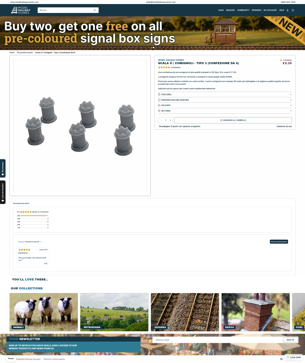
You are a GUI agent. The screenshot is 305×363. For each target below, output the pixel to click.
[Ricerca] (94, 10)
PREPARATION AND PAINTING (175, 100)
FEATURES (166, 94)
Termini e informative (54, 359)
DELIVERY (166, 105)
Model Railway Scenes (29, 359)
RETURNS (165, 111)
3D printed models (25, 52)
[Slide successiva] (292, 312)
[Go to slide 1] (151, 47)
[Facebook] (281, 359)
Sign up (290, 340)
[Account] (287, 10)
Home (12, 52)
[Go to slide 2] (153, 47)
